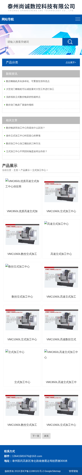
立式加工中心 (39, 170)
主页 (16, 170)
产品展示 (25, 170)
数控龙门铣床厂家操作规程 (20, 104)
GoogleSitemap (52, 471)
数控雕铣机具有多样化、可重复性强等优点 (28, 81)
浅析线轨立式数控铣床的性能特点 (23, 97)
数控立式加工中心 (22, 296)
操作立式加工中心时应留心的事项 (23, 135)
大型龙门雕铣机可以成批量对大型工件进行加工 (30, 89)
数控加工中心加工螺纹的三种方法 (23, 143)
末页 (46, 436)
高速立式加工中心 (61, 253)
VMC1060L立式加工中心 (61, 211)
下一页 (35, 436)
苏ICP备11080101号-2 (32, 471)
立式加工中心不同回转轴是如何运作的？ (26, 151)
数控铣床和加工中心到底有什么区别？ (25, 127)
